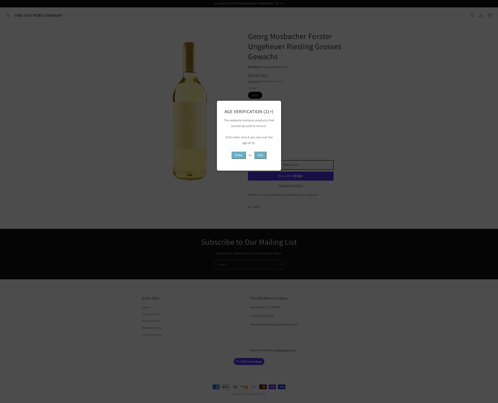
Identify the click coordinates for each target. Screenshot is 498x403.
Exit (260, 155)
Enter (238, 155)
